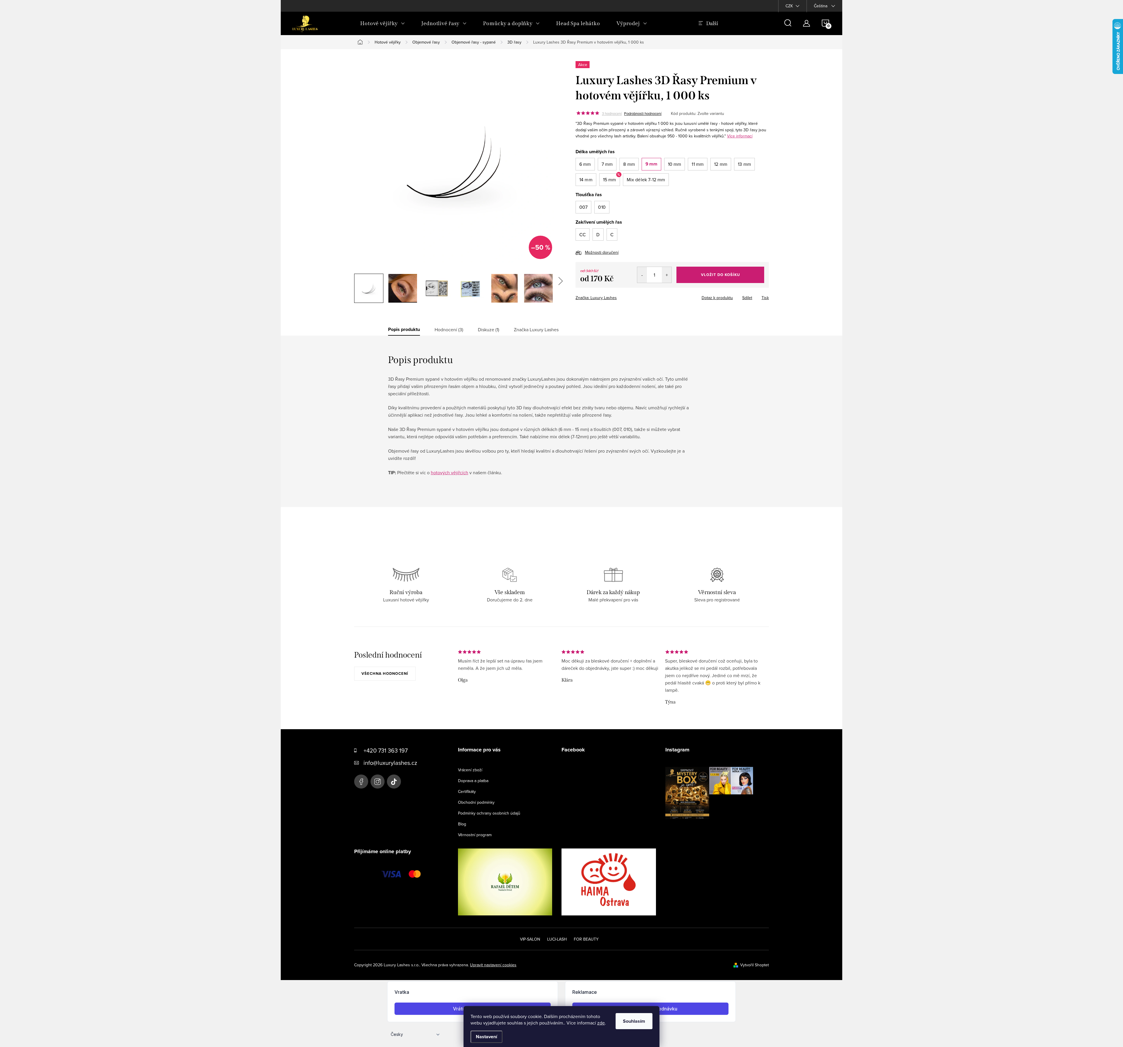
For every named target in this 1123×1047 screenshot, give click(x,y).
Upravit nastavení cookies (493, 965)
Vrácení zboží (470, 770)
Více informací (739, 136)
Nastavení (486, 1036)
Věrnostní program (475, 835)
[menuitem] (382, 23)
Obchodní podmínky (476, 802)
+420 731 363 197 (386, 750)
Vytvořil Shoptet (754, 965)
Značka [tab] (536, 329)
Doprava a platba (473, 781)
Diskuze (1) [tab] (488, 329)
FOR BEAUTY (586, 939)
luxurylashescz (378, 782)
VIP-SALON (530, 939)
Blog (462, 824)
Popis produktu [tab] (404, 329)
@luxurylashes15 (394, 782)
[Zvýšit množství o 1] (666, 275)
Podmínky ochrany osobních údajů (489, 813)
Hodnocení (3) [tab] (449, 329)
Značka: (596, 298)
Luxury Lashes (361, 782)
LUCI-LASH (557, 939)
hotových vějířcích (449, 472)
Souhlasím (634, 1021)
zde (601, 1023)
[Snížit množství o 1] (642, 275)
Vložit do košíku (720, 274)
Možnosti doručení (602, 252)
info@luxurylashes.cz (390, 762)
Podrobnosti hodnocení (643, 113)
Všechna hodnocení (384, 673)
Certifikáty (467, 791)
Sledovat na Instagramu (713, 828)
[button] (585, 164)
